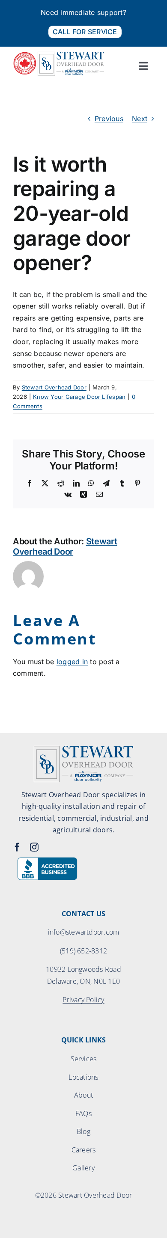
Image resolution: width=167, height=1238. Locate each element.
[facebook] (17, 847)
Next (139, 118)
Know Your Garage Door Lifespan (79, 396)
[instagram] (34, 847)
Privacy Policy (83, 999)
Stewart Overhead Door (54, 387)
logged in (72, 661)
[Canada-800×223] (59, 54)
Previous (109, 118)
